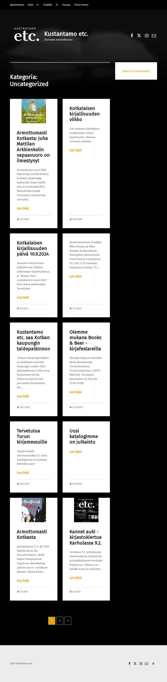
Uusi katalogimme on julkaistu (83, 436)
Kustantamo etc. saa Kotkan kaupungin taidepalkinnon (33, 340)
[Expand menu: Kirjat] (38, 5)
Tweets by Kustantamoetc (136, 70)
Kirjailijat (47, 4)
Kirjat (30, 4)
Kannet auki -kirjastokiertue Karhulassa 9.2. (85, 537)
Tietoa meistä (81, 4)
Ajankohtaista (17, 4)
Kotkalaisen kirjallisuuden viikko (84, 114)
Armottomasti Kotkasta (32, 534)
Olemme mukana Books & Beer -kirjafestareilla (85, 340)
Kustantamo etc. (66, 33)
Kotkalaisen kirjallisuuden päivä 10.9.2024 (33, 248)
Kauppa (66, 4)
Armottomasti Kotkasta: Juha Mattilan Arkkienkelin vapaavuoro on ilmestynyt (33, 147)
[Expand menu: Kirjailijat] (57, 5)
